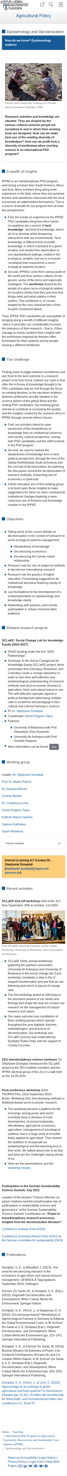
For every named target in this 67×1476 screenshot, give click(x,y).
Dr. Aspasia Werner (14, 788)
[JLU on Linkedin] (26, 1465)
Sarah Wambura (12, 831)
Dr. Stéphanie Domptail (28, 711)
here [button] (54, 746)
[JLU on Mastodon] (36, 1465)
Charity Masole (12, 795)
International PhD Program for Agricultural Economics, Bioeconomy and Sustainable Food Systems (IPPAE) (31, 1440)
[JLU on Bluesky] (31, 1465)
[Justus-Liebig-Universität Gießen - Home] (15, 5)
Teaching (18, 1431)
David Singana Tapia (39, 716)
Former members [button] (15, 843)
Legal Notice (47, 1457)
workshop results (19, 1167)
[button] (42, 4)
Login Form (36, 1461)
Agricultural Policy (33, 16)
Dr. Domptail (28, 774)
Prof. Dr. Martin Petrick (16, 781)
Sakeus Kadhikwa (14, 824)
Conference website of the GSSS (23, 1229)
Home (5, 1431)
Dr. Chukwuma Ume (15, 803)
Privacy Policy (17, 1461)
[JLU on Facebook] (46, 1465)
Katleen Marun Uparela (17, 817)
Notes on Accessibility (23, 1457)
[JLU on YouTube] (41, 1465)
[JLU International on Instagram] (20, 1465)
